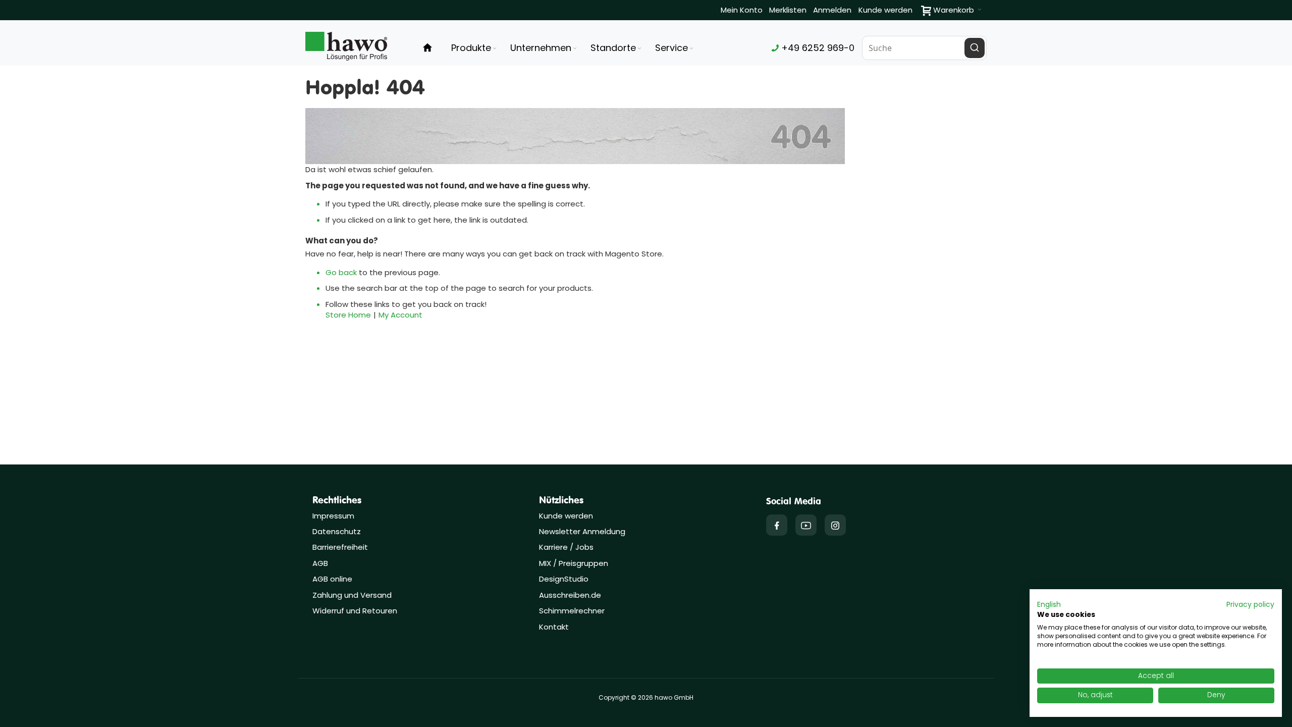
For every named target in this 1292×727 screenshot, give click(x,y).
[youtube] (806, 525)
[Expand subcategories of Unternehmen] (574, 49)
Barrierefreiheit (340, 547)
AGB (320, 563)
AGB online (332, 579)
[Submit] (974, 48)
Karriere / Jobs (567, 547)
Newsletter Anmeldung (582, 531)
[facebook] (776, 525)
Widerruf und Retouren (354, 610)
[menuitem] (474, 48)
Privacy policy (1250, 604)
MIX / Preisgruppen (573, 563)
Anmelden (832, 10)
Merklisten (787, 10)
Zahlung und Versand (352, 595)
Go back (341, 272)
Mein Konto (742, 10)
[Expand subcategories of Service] (691, 49)
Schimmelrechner (572, 610)
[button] (1049, 605)
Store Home (348, 314)
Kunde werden (885, 10)
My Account (400, 314)
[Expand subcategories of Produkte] (494, 49)
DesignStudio (563, 579)
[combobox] (924, 48)
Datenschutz (336, 531)
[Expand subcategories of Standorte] (639, 49)
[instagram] (835, 525)
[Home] (427, 48)
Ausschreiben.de (570, 595)
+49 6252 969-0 (816, 47)
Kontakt (554, 626)
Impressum (333, 515)
